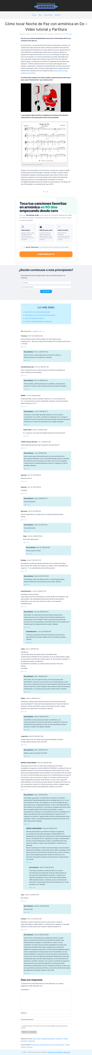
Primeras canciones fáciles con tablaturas (38, 321)
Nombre (24, 1013)
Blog (40, 15)
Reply (22, 346)
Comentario (25, 989)
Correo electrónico (27, 1019)
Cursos (34, 15)
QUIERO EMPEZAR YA (46, 254)
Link (25, 346)
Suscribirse (46, 291)
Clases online (48, 15)
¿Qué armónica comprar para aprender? (37, 312)
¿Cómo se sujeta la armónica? (34, 318)
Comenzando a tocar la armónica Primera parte (40, 315)
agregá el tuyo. (37, 331)
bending (47, 54)
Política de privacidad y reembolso (59, 1052)
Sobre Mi (57, 15)
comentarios (68, 34)
